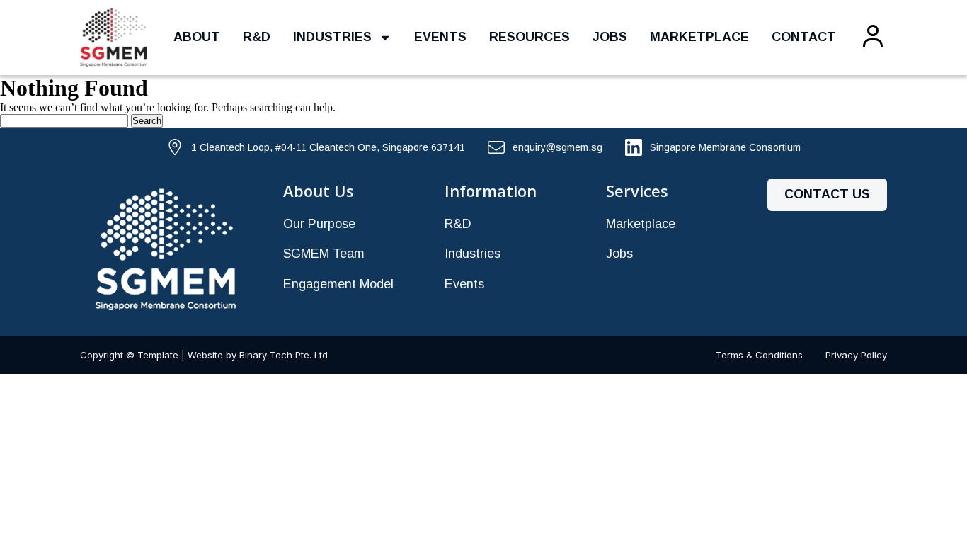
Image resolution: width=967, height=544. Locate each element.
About (196, 37)
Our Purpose (319, 224)
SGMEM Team (324, 253)
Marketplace (699, 37)
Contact (804, 37)
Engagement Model (338, 284)
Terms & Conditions (759, 355)
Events (440, 37)
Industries (332, 37)
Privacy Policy (856, 355)
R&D (256, 37)
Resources (529, 37)
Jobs (610, 37)
